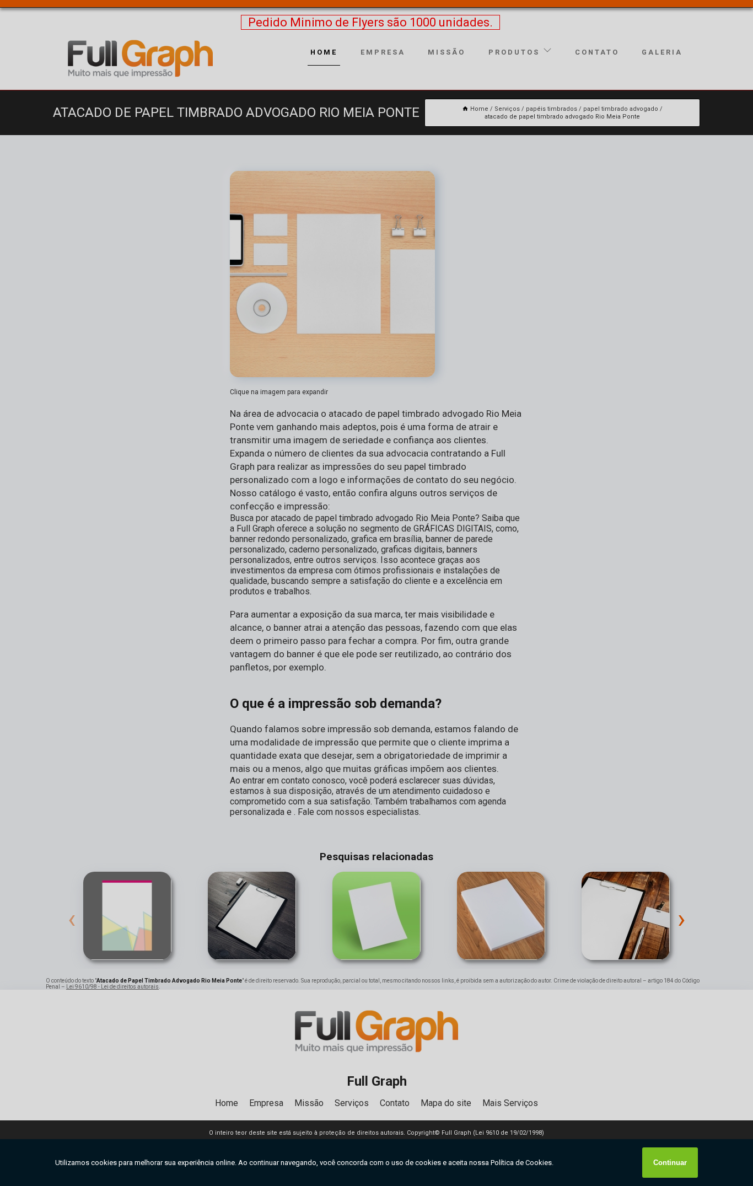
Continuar (670, 1162)
